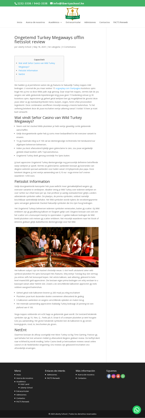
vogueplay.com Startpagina (68, 88)
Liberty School (24, 47)
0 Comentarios (69, 47)
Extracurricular (73, 22)
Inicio (19, 22)
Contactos (104, 22)
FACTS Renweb (120, 22)
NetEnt (22, 74)
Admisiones (90, 22)
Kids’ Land (25, 384)
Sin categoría (54, 47)
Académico (54, 22)
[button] (137, 410)
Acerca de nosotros (35, 22)
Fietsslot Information (28, 70)
